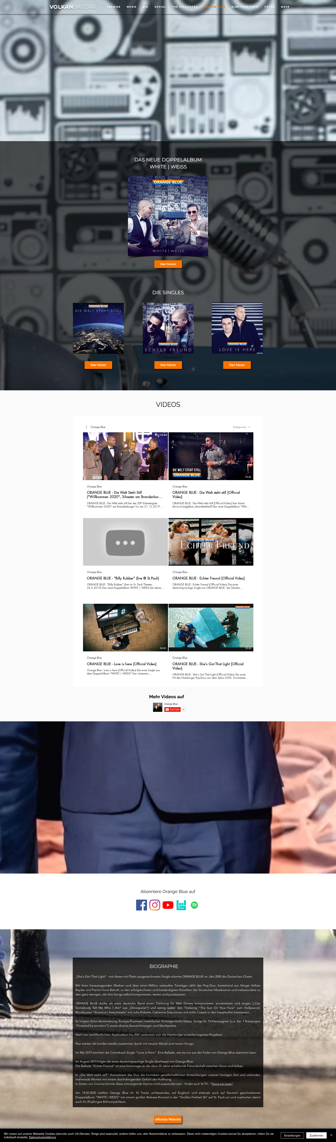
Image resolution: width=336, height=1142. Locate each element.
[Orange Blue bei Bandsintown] (181, 905)
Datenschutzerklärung (42, 1137)
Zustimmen (316, 1135)
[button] (95, 427)
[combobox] (241, 427)
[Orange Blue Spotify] (194, 905)
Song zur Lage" (222, 1084)
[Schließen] (331, 1135)
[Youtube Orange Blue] (168, 905)
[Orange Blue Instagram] (154, 905)
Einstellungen (292, 1135)
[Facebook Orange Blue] (141, 905)
